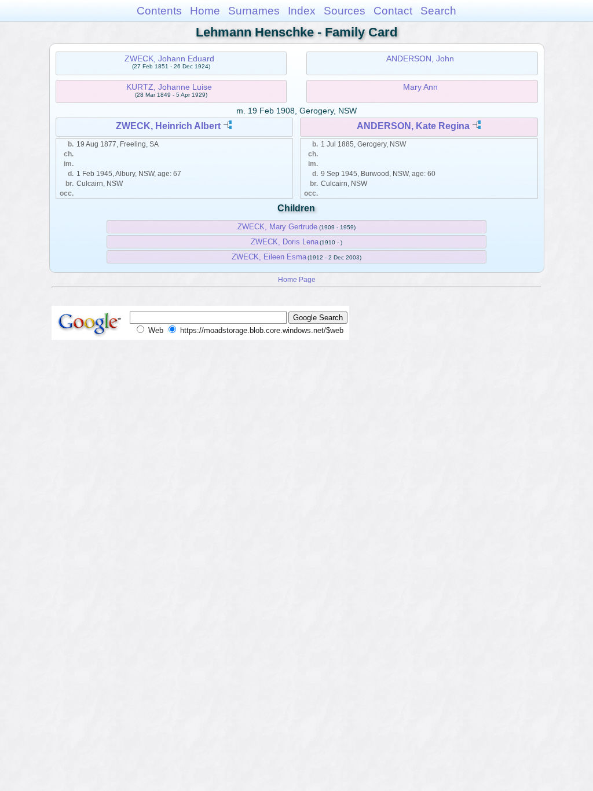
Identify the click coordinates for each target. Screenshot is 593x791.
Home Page (297, 279)
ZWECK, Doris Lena (285, 241)
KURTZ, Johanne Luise (169, 86)
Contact (393, 11)
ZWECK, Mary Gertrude (277, 226)
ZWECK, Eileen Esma (269, 256)
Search (438, 11)
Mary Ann (420, 86)
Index (302, 11)
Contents (159, 11)
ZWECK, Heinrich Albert (168, 126)
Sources (344, 11)
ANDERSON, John (420, 58)
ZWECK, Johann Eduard (169, 58)
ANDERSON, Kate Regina (413, 126)
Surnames (254, 11)
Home (205, 11)
